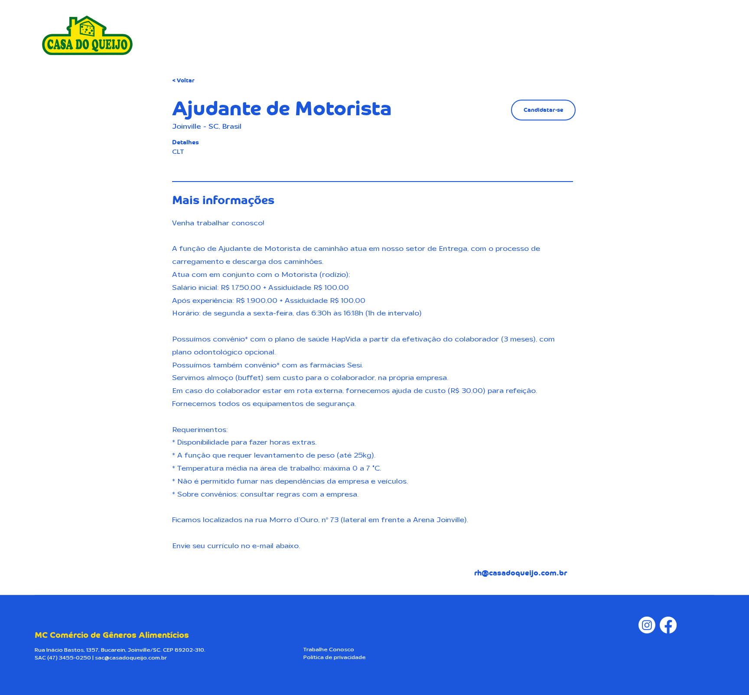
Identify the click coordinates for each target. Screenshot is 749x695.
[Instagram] (646, 625)
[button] (543, 110)
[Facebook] (668, 625)
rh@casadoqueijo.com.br (520, 573)
